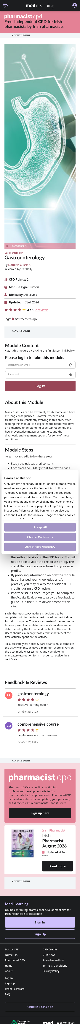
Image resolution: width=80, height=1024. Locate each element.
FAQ (7, 994)
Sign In (40, 922)
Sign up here (40, 813)
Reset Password (15, 989)
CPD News (49, 955)
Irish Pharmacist (53, 830)
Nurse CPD (11, 955)
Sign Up (40, 934)
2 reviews (41, 310)
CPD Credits (50, 949)
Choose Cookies (38, 536)
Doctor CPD (12, 949)
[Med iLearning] (40, 6)
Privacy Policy (51, 971)
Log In (9, 978)
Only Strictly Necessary (40, 546)
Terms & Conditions (55, 965)
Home (8, 965)
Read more (57, 866)
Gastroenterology (13, 252)
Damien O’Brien (19, 265)
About (8, 971)
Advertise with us (53, 960)
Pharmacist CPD (15, 960)
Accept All (40, 527)
